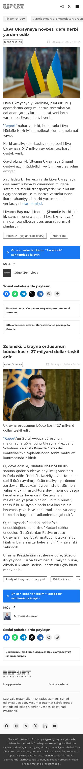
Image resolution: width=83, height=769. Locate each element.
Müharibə (59, 235)
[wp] (15, 294)
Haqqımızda (12, 684)
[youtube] (55, 726)
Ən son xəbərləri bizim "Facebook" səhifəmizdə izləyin (36, 252)
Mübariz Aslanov (25, 616)
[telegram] (23, 294)
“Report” (10, 126)
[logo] (13, 6)
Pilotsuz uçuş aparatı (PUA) (25, 235)
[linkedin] (40, 294)
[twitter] (32, 294)
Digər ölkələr (13, 42)
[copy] (57, 294)
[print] (49, 294)
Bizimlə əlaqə (58, 684)
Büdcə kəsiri (61, 579)
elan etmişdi (32, 203)
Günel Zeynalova (26, 272)
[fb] (6, 294)
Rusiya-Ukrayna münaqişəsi (25, 579)
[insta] (16, 726)
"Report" (10, 438)
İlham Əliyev (15, 18)
